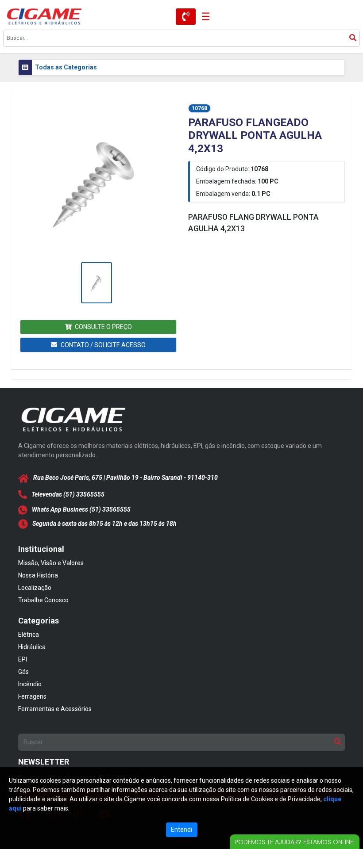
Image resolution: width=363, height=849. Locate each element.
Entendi (181, 829)
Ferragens (32, 696)
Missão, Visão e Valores (51, 562)
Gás (23, 671)
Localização (34, 587)
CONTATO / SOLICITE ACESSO (103, 344)
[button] (96, 181)
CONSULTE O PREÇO (103, 326)
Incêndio (30, 684)
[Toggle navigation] (203, 16)
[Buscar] (353, 38)
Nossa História (38, 575)
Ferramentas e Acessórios (55, 708)
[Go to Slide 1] (96, 282)
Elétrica (28, 634)
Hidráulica (32, 646)
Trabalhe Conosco (43, 600)
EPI (22, 659)
